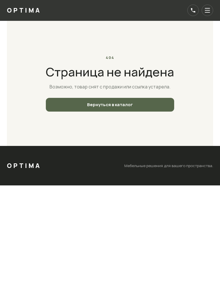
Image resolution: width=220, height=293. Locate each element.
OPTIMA (24, 10)
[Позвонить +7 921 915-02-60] (193, 10)
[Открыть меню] (207, 10)
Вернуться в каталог (110, 105)
